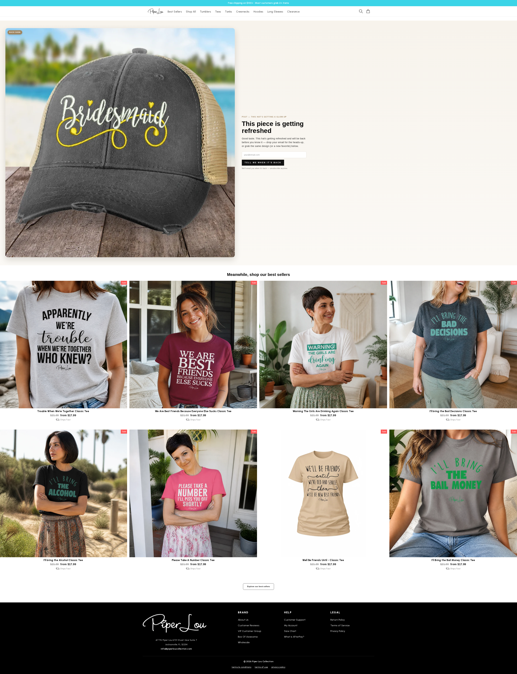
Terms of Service (340, 625)
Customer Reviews (248, 625)
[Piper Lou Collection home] (176, 623)
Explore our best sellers (258, 586)
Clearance (293, 11)
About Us (243, 619)
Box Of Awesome (248, 636)
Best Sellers (175, 11)
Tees (218, 11)
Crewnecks (242, 11)
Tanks (228, 11)
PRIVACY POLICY (278, 667)
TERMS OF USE (261, 667)
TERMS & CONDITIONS (241, 667)
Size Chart (290, 631)
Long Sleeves (275, 11)
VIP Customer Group (249, 631)
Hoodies (258, 11)
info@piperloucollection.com (176, 648)
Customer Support (294, 619)
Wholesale (244, 642)
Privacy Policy (337, 631)
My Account (291, 625)
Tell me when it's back (263, 162)
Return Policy (337, 619)
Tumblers (205, 11)
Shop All (191, 11)
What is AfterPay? (294, 636)
